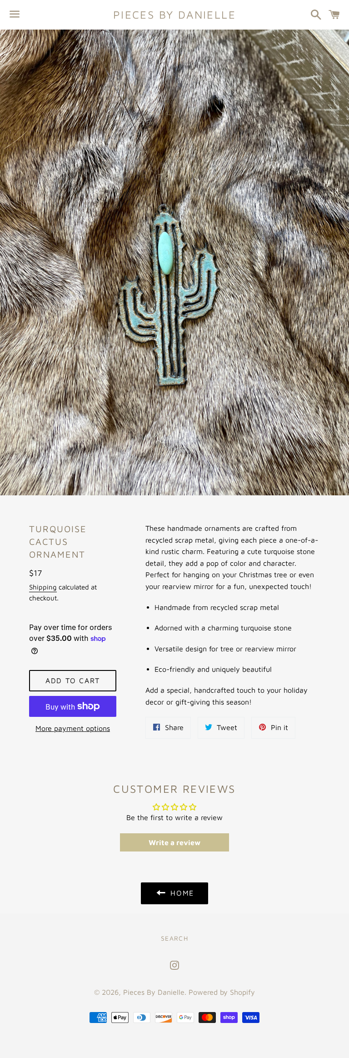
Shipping (43, 587)
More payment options (72, 728)
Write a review (174, 842)
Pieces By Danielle (174, 14)
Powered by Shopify (222, 992)
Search (174, 938)
